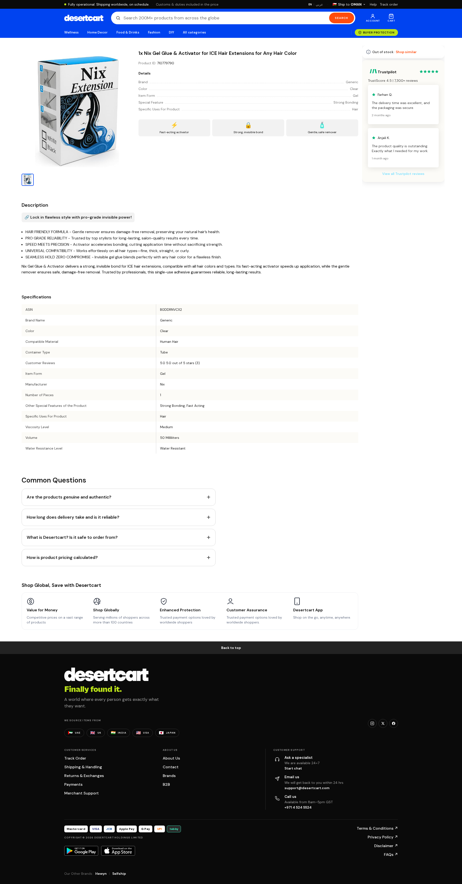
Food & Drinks (127, 32)
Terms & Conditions (377, 828)
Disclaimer (386, 845)
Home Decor (97, 32)
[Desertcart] (83, 18)
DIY (171, 32)
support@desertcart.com (307, 788)
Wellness (71, 32)
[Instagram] (372, 723)
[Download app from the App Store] (118, 851)
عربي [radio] (319, 4)
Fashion (154, 32)
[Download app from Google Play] (81, 851)
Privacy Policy (383, 837)
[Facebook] (393, 723)
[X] (383, 723)
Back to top (231, 648)
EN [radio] (310, 4)
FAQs (391, 854)
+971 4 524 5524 (298, 807)
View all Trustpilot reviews (403, 174)
